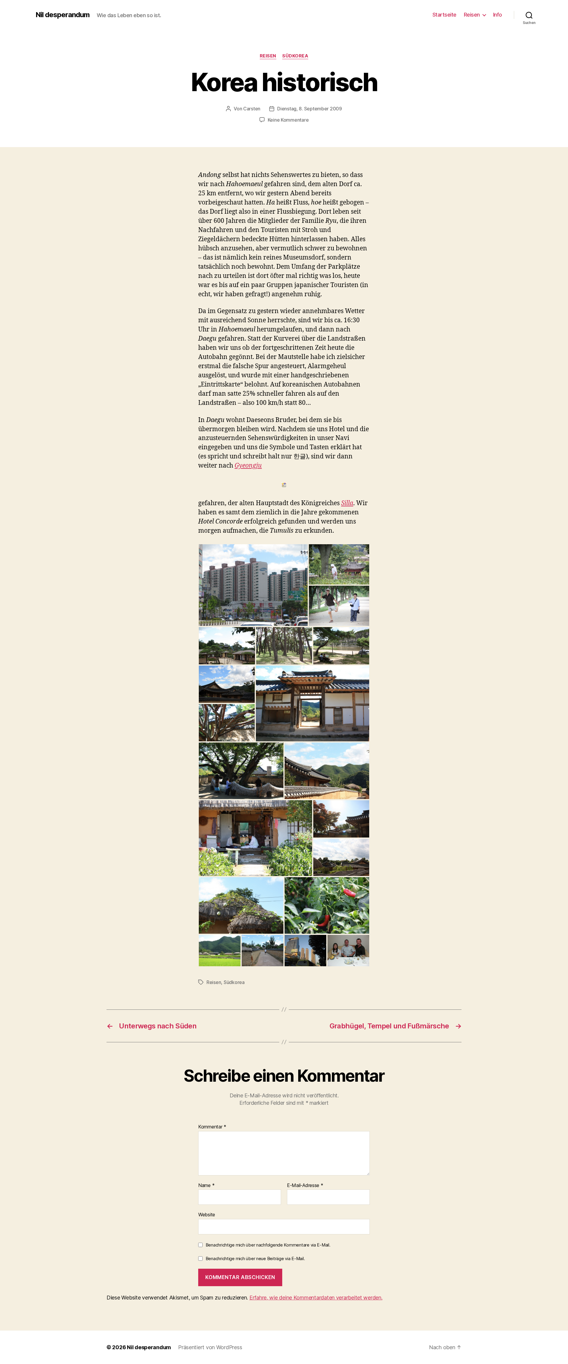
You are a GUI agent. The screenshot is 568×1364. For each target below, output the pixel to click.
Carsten (251, 109)
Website (206, 1215)
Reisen (472, 15)
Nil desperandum (63, 14)
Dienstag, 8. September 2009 (309, 109)
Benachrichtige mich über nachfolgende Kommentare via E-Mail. (268, 1245)
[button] (253, 585)
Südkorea (295, 56)
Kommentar (212, 1127)
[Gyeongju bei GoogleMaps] (284, 484)
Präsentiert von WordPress (210, 1347)
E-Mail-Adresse (305, 1185)
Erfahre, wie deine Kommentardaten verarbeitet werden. (316, 1297)
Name (206, 1185)
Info (497, 15)
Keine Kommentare (288, 120)
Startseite (444, 15)
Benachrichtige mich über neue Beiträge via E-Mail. (255, 1258)
